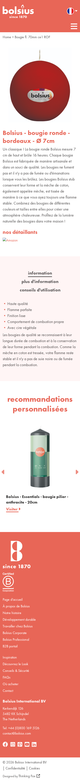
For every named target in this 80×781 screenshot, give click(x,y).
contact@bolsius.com (17, 733)
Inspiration (10, 657)
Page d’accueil (12, 599)
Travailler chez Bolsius (18, 626)
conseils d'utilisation (40, 290)
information (40, 273)
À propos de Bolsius (16, 606)
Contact (8, 690)
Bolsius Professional (16, 639)
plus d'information (40, 281)
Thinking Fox (26, 776)
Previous (3, 470)
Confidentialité (15, 768)
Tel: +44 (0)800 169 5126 (21, 728)
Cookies (34, 768)
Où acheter (10, 684)
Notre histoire (12, 612)
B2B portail (10, 646)
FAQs (6, 677)
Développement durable (19, 619)
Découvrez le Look (15, 664)
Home (7, 37)
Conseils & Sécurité (16, 670)
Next (76, 470)
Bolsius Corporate (15, 632)
